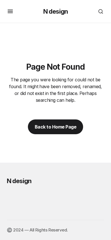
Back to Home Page (56, 127)
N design (55, 11)
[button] (10, 11)
